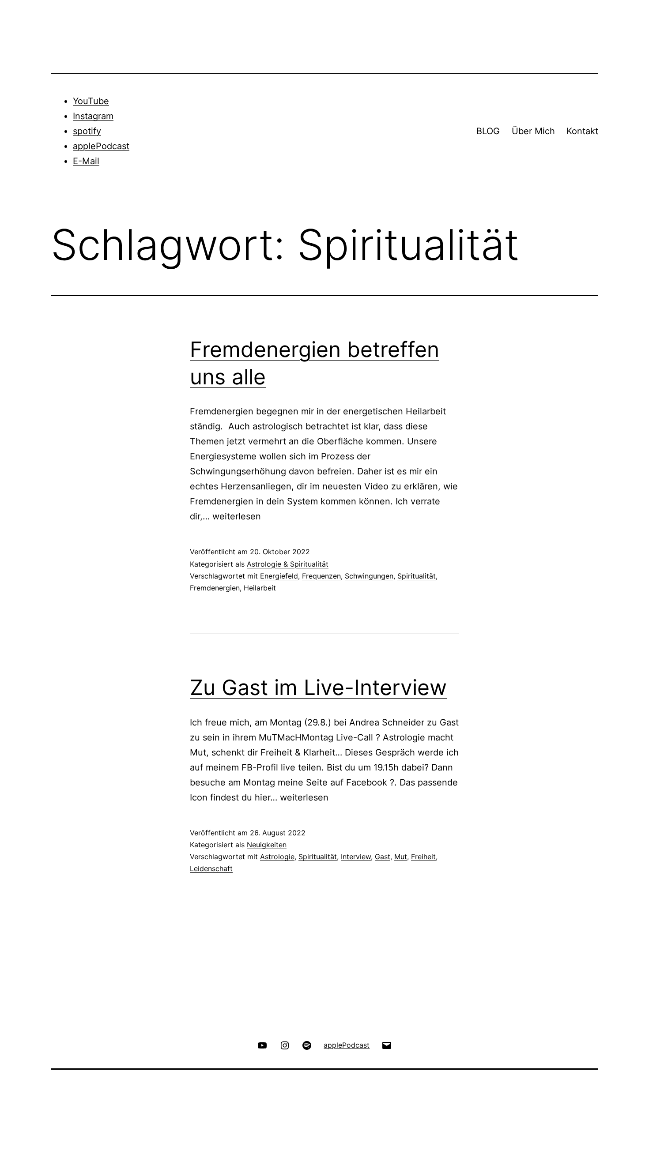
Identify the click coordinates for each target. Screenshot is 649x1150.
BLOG (488, 131)
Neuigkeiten (267, 844)
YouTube (91, 101)
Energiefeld (279, 575)
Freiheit (423, 856)
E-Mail (86, 161)
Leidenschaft (211, 868)
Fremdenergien (215, 587)
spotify (87, 131)
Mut (400, 856)
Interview (356, 856)
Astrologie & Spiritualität (287, 564)
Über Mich (533, 131)
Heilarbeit (260, 587)
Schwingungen (369, 575)
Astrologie (277, 856)
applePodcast (101, 146)
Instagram (93, 116)
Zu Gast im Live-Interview (318, 687)
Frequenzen (321, 575)
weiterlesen (236, 516)
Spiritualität (416, 575)
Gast (382, 856)
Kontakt (582, 131)
